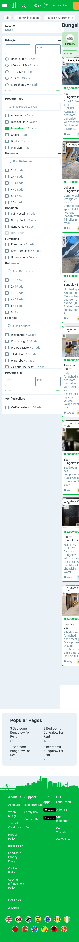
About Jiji (14, 804)
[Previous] (60, 693)
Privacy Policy (12, 836)
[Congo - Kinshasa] (34, 929)
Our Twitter (63, 839)
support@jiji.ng (33, 804)
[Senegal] (57, 919)
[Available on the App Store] (49, 810)
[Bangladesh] (15, 929)
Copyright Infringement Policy (16, 883)
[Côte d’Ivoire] (67, 919)
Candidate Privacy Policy (14, 857)
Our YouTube (61, 830)
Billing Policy (16, 845)
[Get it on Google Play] (49, 818)
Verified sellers (26, 407)
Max (39, 47)
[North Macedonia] (64, 929)
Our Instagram (62, 818)
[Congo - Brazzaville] (44, 929)
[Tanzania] (28, 919)
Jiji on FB (61, 809)
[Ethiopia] (47, 919)
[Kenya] (8, 919)
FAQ (27, 826)
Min (9, 47)
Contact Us (31, 819)
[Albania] (54, 929)
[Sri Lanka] (25, 929)
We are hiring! (12, 814)
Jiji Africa (14, 907)
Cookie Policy (12, 870)
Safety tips (31, 812)
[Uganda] (18, 919)
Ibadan (68, 53)
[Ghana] (38, 919)
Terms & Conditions (15, 825)
